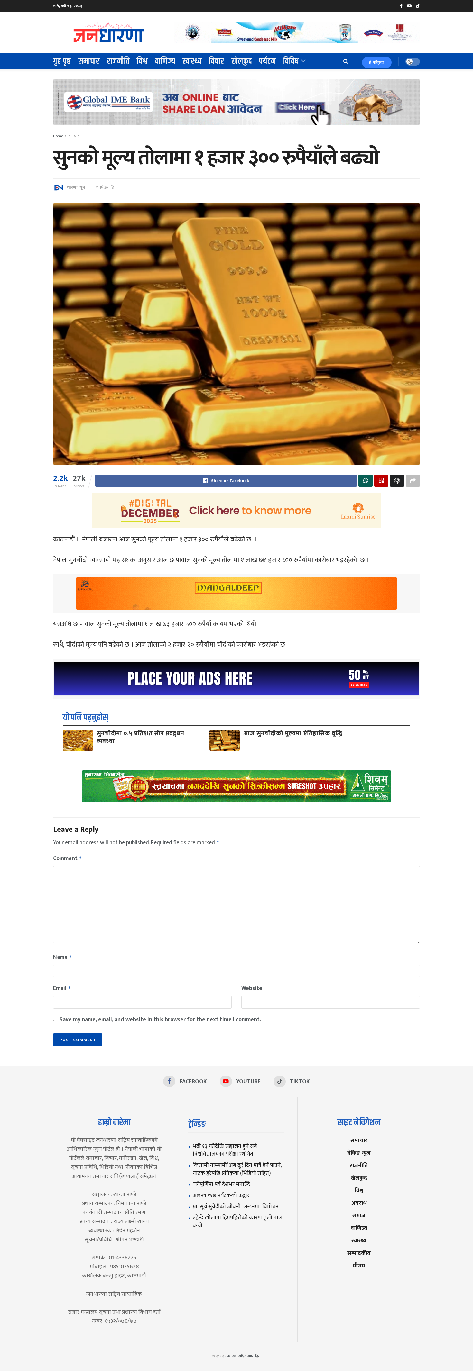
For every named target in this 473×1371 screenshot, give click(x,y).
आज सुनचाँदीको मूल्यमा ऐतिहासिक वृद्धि (292, 733)
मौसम (359, 1265)
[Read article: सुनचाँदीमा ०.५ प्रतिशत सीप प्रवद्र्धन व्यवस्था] (78, 740)
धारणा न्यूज (76, 187)
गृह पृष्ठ (62, 61)
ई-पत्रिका (377, 62)
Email (62, 988)
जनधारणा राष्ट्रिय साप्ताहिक (243, 1356)
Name (62, 957)
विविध (291, 61)
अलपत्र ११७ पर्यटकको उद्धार (221, 1195)
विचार (216, 61)
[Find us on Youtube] (409, 6)
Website (251, 988)
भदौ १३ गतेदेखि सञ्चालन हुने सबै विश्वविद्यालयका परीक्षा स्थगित (225, 1150)
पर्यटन (267, 61)
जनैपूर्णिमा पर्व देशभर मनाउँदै (221, 1184)
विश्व (142, 61)
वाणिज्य (165, 61)
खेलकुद (241, 61)
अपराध (358, 1203)
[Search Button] (345, 61)
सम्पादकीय (359, 1253)
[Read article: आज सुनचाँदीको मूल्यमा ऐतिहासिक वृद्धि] (224, 740)
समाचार (89, 61)
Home (58, 136)
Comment (67, 858)
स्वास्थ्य (192, 61)
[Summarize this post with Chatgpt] (397, 481)
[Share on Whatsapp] (365, 481)
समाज (359, 1215)
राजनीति (118, 61)
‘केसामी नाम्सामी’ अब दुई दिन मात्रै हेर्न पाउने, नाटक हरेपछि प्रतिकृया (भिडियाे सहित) (237, 1169)
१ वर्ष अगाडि (105, 187)
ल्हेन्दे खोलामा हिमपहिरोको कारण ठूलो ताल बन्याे (237, 1221)
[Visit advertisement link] (297, 32)
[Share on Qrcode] (381, 481)
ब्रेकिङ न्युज (359, 1153)
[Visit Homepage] (109, 32)
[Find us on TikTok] (418, 6)
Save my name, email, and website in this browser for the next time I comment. (160, 1019)
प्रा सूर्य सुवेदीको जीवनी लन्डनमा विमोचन (237, 1206)
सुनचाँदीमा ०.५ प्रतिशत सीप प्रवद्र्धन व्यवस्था (140, 737)
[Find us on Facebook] (401, 6)
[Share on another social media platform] (413, 481)
